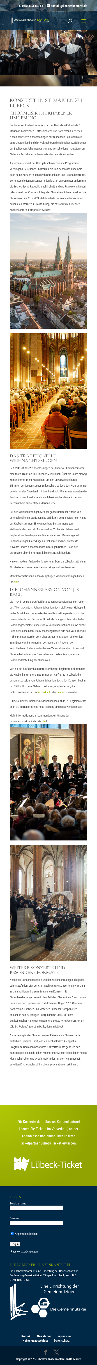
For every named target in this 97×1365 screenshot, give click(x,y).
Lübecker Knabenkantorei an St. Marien (59, 1359)
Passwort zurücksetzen (24, 1251)
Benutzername (18, 1203)
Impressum (64, 1336)
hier (16, 582)
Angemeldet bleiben (25, 1233)
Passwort (15, 1218)
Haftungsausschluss (35, 1340)
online (60, 692)
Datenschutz (61, 1340)
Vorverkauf (43, 692)
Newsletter (44, 1336)
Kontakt (26, 1336)
